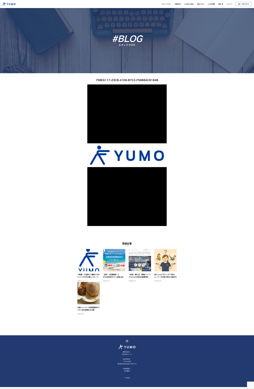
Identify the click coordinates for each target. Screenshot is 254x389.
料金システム (200, 4)
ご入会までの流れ (189, 4)
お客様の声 (178, 4)
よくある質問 (211, 4)
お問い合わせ (245, 4)
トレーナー (230, 4)
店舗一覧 (220, 4)
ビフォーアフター (166, 4)
